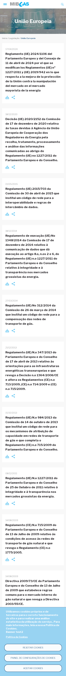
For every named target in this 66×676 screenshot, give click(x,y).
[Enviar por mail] (13, 97)
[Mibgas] (19, 4)
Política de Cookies (17, 637)
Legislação (14, 38)
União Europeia (28, 38)
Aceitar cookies (33, 668)
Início (4, 38)
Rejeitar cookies (33, 647)
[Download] (7, 97)
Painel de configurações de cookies (33, 658)
